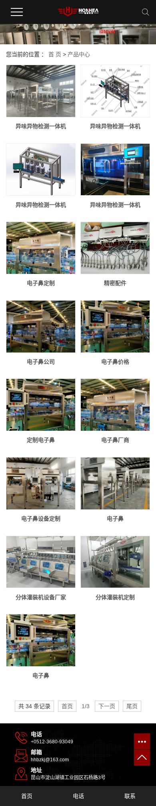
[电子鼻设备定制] (41, 483)
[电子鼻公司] (41, 326)
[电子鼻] (115, 483)
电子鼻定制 (41, 283)
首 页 (54, 54)
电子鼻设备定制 (40, 518)
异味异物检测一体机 (41, 126)
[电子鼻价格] (115, 326)
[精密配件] (115, 248)
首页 (67, 706)
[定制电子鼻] (41, 404)
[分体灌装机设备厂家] (41, 562)
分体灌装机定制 (115, 597)
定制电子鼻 (41, 440)
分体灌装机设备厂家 (41, 597)
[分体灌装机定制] (115, 562)
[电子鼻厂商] (115, 404)
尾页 (132, 706)
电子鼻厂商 (115, 440)
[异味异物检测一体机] (41, 91)
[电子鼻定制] (41, 248)
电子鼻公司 (41, 361)
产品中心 (79, 54)
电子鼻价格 (115, 361)
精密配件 (115, 283)
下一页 (106, 706)
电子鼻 (115, 518)
